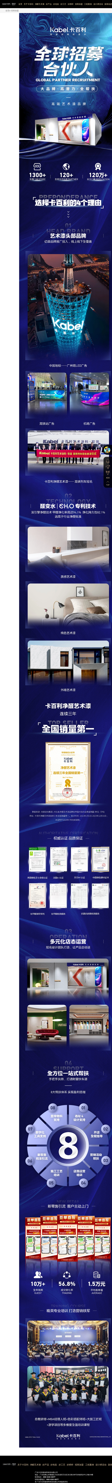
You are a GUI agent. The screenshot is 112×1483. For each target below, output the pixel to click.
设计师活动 (98, 4)
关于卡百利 (28, 4)
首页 (20, 4)
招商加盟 (79, 4)
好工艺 (63, 4)
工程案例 (88, 4)
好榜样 (70, 4)
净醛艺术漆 (39, 4)
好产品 (49, 4)
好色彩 (56, 4)
